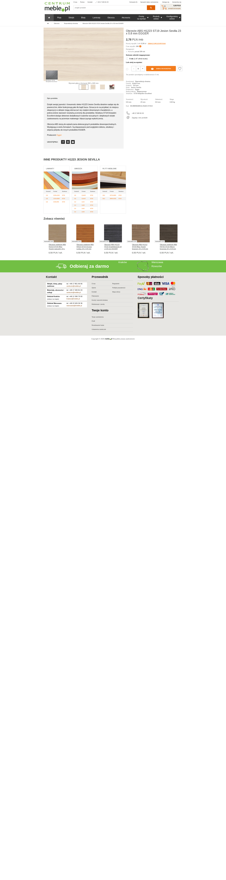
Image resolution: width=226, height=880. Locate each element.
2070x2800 (113, 195)
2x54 (83, 211)
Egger (59, 135)
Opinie (94, 288)
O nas (75, 2)
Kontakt (90, 2)
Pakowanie (95, 296)
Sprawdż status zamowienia (149, 2)
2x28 (83, 205)
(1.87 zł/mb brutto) (138, 59)
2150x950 (56, 202)
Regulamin (115, 283)
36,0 (104, 198)
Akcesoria (126, 18)
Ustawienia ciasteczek (99, 329)
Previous (46, 57)
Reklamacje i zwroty (98, 304)
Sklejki (71, 18)
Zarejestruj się (176, 2)
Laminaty (96, 18)
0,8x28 (84, 195)
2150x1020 (56, 195)
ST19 (63, 195)
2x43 (83, 208)
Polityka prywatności (118, 288)
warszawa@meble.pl (74, 306)
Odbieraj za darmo (89, 266)
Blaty (83, 18)
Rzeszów (156, 266)
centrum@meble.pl (74, 286)
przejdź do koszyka (174, 8)
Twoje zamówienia (98, 317)
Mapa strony (116, 292)
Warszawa (157, 262)
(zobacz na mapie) (53, 299)
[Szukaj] (151, 7)
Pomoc (82, 2)
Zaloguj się (165, 2)
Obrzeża (111, 18)
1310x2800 (56, 198)
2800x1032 (113, 198)
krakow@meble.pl (73, 299)
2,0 (75, 202)
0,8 (47, 195)
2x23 (83, 202)
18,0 (104, 195)
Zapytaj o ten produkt (139, 118)
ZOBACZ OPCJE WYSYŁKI (157, 43)
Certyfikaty (145, 298)
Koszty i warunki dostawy (100, 300)
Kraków (122, 262)
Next (121, 57)
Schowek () (133, 2)
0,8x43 (84, 198)
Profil (93, 321)
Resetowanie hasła (98, 325)
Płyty (59, 18)
